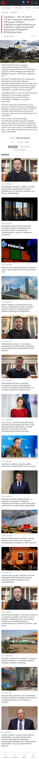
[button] (7, 8)
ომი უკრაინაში (24, 146)
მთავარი (4, 12)
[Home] (3, 3)
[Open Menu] (36, 2)
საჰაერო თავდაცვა (19, 150)
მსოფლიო (13, 12)
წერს (3, 76)
